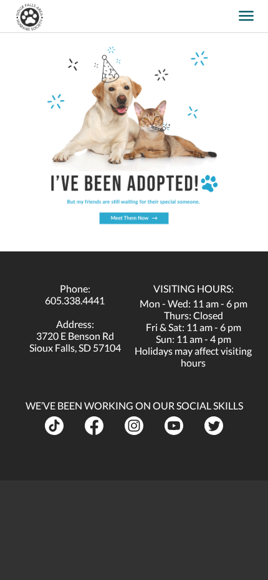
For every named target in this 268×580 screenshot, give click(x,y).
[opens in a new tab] (227, 11)
